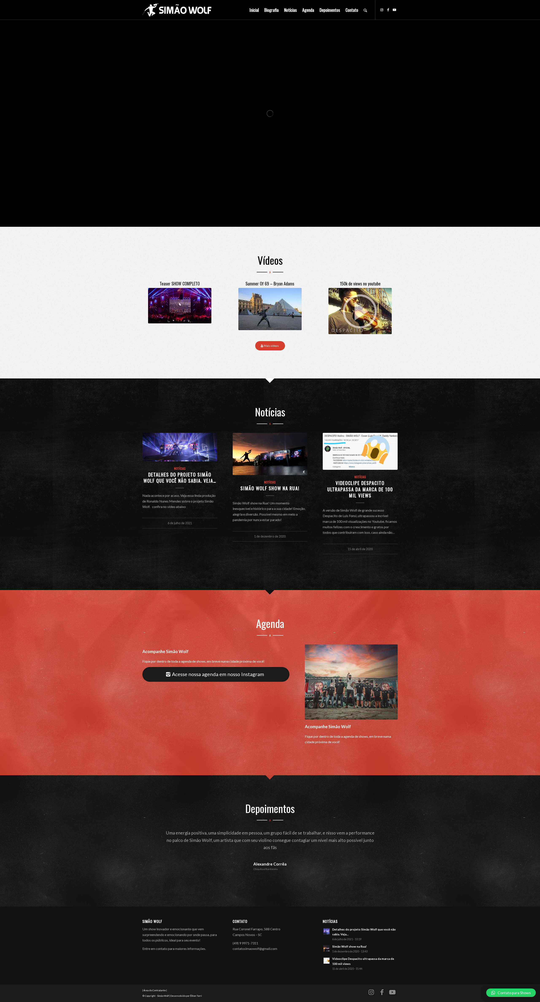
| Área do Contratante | (154, 975)
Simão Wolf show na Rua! (270, 488)
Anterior (152, 835)
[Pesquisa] (365, 10)
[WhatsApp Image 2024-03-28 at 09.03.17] (179, 305)
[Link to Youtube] (394, 10)
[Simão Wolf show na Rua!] (270, 454)
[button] (511, 992)
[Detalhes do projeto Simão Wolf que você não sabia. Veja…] (179, 447)
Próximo (388, 835)
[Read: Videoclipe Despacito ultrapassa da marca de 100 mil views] (326, 946)
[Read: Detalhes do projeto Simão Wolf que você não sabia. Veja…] (326, 917)
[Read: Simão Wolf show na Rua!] (326, 934)
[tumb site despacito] (360, 311)
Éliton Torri (196, 981)
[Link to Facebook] (388, 10)
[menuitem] (254, 10)
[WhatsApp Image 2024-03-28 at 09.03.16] (270, 309)
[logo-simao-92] (176, 10)
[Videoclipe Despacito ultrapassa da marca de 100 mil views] (360, 451)
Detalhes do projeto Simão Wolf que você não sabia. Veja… (179, 477)
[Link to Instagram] (382, 10)
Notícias (180, 468)
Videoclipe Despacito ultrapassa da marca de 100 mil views (360, 488)
